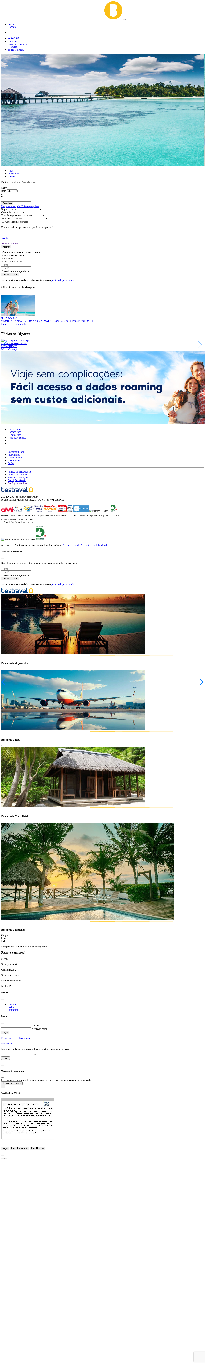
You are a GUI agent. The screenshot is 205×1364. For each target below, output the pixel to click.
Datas (4, 188)
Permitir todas (37, 1148)
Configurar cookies (17, 483)
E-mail (35, 1054)
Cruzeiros (12, 41)
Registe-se (6, 1043)
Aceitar (5, 238)
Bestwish (12, 46)
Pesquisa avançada (11, 206)
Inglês (11, 1007)
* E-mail (36, 1025)
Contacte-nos (14, 432)
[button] (11, 24)
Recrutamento (15, 457)
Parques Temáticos (17, 44)
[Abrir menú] (124, 19)
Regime (5, 209)
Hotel (10, 170)
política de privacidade (62, 280)
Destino (5, 182)
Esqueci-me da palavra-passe (15, 1038)
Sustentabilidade (16, 451)
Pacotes (11, 176)
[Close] (2, 558)
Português (13, 1009)
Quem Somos (14, 429)
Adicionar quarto (9, 243)
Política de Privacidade (19, 471)
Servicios (6, 218)
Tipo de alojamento (11, 215)
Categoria (6, 212)
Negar (5, 1148)
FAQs (11, 463)
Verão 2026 (13, 38)
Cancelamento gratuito (16, 221)
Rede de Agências (17, 437)
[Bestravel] (62, 18)
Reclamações (14, 434)
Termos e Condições (18, 477)
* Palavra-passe (39, 1029)
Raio (3, 190)
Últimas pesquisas (30, 206)
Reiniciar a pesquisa (12, 1083)
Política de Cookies (17, 474)
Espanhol (12, 1004)
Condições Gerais (17, 480)
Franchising (14, 454)
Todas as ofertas (16, 49)
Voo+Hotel (13, 173)
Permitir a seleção (19, 1148)
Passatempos (14, 460)
